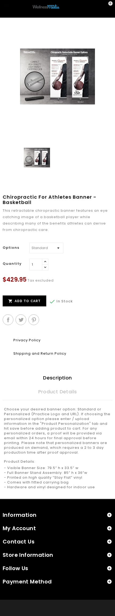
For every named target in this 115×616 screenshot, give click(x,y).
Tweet (21, 320)
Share (8, 320)
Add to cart (24, 301)
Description (57, 377)
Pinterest (34, 320)
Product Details (57, 391)
